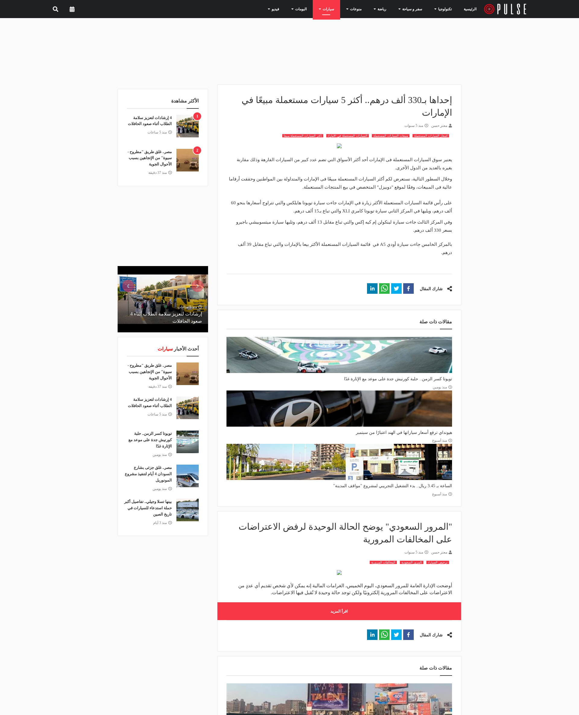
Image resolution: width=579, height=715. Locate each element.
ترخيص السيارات (438, 562)
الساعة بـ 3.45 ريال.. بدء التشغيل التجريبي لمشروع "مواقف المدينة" (392, 486)
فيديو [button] (291, 9)
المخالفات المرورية (383, 562)
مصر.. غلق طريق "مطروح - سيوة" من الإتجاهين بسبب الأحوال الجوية (150, 158)
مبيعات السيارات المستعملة (390, 135)
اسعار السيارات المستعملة (431, 135)
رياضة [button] (387, 9)
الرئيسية (471, 9)
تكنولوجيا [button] (443, 9)
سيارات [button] (338, 9)
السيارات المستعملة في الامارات (347, 135)
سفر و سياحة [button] (414, 9)
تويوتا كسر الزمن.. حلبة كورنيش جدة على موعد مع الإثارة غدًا (398, 379)
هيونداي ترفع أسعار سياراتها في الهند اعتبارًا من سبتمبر (404, 432)
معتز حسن (439, 126)
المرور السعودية (411, 562)
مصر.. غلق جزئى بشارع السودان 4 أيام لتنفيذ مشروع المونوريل (148, 473)
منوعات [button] (363, 9)
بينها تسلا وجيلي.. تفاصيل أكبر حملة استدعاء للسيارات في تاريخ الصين (148, 507)
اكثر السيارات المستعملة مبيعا (303, 135)
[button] (408, 288)
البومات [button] (314, 9)
